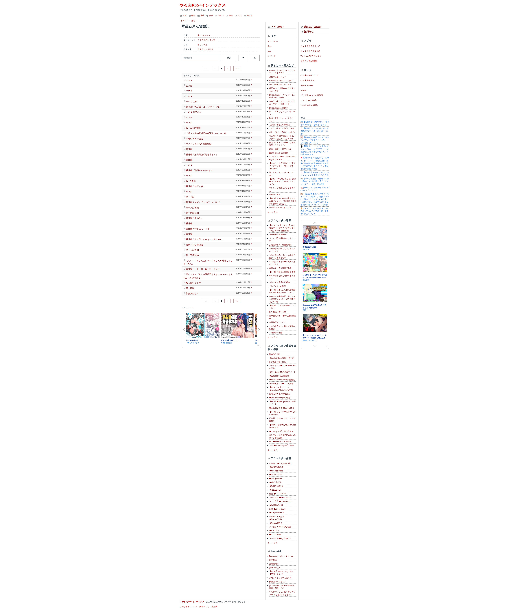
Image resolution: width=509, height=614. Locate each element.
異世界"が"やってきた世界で (281, 207)
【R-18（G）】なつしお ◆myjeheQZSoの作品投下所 (281, 388)
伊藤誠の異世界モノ (277, 581)
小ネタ (189, 80)
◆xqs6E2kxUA (275, 490)
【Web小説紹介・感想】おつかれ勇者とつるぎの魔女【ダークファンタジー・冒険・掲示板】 (314, 181)
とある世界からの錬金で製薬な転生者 (282, 327)
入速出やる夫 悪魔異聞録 (280, 245)
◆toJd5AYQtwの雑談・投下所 (281, 358)
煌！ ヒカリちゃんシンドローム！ (282, 112)
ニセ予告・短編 (275, 332)
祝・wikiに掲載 (193, 127)
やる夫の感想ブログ (309, 75)
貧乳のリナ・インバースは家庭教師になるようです (282, 143)
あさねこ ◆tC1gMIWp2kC (280, 463)
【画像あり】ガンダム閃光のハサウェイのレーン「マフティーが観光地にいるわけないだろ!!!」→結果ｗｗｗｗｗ (314, 150)
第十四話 (190, 288)
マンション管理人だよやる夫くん (282, 189)
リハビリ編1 (192, 101)
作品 (193, 15)
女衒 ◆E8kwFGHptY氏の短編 (281, 445)
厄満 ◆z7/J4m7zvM (277, 509)
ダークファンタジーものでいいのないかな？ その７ (314, 188)
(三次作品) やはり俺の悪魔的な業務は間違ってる (282, 586)
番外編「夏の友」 (194, 218)
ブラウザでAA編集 (308, 61)
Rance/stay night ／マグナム (281, 80)
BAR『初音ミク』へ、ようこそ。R (281, 119)
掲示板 (249, 15)
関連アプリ (204, 606)
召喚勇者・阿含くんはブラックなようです (282, 249)
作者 (230, 15)
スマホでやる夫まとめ (310, 46)
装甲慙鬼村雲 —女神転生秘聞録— (282, 317)
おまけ (189, 85)
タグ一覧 (272, 56)
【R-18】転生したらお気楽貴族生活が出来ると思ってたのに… (282, 291)
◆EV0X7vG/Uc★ (276, 486)
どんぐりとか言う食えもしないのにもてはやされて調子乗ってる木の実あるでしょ (314, 211)
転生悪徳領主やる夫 (277, 312)
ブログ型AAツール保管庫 (311, 95)
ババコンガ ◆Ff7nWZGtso (280, 527)
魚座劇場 (273, 560)
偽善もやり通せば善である (280, 268)
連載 (202, 15)
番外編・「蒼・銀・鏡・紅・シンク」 (204, 269)
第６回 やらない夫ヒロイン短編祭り (282, 419)
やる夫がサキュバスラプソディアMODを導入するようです (282, 593)
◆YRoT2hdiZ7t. (275, 482)
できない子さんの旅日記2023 (281, 128)
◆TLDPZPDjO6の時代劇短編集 (282, 380)
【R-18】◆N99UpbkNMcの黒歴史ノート (282, 402)
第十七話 (190, 196)
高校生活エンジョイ (277, 77)
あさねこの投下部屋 (277, 362)
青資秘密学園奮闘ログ (278, 234)
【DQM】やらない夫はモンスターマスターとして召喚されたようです (282, 181)
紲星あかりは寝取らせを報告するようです (282, 89)
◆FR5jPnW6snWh (276, 513)
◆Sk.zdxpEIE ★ (275, 523)
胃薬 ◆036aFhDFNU (277, 494)
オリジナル (202, 44)
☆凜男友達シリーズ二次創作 (281, 383)
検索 (229, 57)
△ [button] (255, 57)
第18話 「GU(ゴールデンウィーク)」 (203, 106)
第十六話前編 (192, 212)
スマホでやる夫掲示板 (310, 51)
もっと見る (273, 212)
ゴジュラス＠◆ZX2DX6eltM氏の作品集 (282, 366)
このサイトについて (189, 606)
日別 (184, 15)
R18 (269, 51)
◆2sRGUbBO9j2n (276, 467)
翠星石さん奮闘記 (205, 49)
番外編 (189, 149)
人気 (239, 15)
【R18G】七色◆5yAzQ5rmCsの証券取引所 (282, 426)
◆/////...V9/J (274, 531)
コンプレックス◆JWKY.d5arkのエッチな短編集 (282, 436)
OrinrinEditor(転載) (309, 105)
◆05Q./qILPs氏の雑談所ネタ (281, 431)
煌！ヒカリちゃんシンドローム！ (281, 173)
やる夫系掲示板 (307, 80)
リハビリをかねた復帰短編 (198, 143)
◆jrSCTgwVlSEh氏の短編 (279, 397)
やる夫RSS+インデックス (203, 5)
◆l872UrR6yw (275, 534)
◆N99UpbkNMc (276, 471)
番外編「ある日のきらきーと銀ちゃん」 (205, 239)
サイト (221, 15)
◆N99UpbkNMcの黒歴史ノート (282, 372)
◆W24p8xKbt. (204, 35)
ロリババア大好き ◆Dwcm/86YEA (276, 517)
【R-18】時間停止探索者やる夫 (282, 272)
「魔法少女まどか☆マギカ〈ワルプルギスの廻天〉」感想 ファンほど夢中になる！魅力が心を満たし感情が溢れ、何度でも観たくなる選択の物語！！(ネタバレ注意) (314, 199)
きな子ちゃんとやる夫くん (280, 578)
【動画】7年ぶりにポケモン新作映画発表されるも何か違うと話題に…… (314, 131)
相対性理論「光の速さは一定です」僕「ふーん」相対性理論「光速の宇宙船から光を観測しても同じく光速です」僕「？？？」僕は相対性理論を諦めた (314, 163)
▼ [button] (243, 57)
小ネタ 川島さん (193, 112)
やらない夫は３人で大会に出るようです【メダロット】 (282, 102)
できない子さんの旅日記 (279, 124)
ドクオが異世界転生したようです (282, 239)
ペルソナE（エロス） (278, 286)
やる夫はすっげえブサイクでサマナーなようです (282, 71)
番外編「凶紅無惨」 (195, 186)
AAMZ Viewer (306, 85)
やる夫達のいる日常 (206, 40)
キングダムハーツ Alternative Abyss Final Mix (282, 157)
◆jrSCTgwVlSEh (275, 478)
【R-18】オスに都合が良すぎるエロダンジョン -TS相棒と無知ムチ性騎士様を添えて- (282, 201)
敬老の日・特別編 (194, 138)
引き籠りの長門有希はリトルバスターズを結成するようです (282, 137)
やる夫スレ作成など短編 (279, 282)
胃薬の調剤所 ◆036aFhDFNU (281, 408)
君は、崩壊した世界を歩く (280, 149)
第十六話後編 (192, 207)
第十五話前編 (192, 255)
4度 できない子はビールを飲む (282, 132)
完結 (270, 46)
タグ (211, 15)
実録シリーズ (274, 194)
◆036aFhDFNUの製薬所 (279, 376)
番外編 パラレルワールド (198, 228)
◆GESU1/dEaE (275, 474)
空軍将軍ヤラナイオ (277, 322)
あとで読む (277, 26)
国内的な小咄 (274, 354)
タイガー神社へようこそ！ (280, 84)
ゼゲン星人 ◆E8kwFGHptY (280, 501)
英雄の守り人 (274, 567)
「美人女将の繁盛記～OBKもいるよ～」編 (206, 133)
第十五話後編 (192, 249)
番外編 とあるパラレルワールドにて (203, 202)
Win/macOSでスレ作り (310, 56)
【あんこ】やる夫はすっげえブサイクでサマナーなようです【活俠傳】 (282, 166)
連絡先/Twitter (312, 26)
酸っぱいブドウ (193, 282)
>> (237, 68)
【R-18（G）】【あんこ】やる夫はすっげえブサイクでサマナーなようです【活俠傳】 (282, 228)
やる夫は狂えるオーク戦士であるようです (282, 262)
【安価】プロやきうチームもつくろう (282, 306)
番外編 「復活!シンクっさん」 (200, 170)
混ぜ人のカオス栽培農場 (279, 394)
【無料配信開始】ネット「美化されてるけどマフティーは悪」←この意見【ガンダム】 (314, 140)
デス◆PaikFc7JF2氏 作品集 (280, 441)
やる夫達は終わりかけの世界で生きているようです (282, 256)
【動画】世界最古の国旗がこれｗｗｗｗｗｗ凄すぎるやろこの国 (314, 173)
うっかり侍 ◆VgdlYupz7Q (280, 538)
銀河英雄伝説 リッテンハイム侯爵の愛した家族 (282, 96)
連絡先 (214, 606)
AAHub (303, 90)
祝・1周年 (191, 181)
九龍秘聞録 (273, 564)
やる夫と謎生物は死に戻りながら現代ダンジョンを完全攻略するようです (282, 299)
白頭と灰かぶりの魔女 (278, 153)
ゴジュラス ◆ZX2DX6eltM (280, 497)
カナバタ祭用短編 (194, 244)
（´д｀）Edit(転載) (308, 100)
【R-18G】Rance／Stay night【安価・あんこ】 (281, 572)
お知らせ (309, 31)
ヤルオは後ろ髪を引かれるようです (282, 276)
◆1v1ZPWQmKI (276, 505)
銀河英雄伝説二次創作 (278, 108)
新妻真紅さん (192, 293)
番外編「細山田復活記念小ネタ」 (202, 154)
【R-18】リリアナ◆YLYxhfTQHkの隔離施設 (282, 413)
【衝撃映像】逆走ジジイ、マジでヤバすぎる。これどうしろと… (314, 123)
